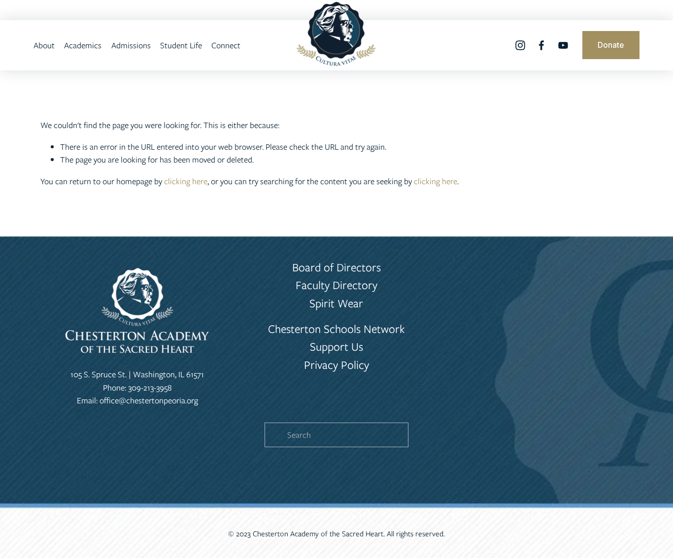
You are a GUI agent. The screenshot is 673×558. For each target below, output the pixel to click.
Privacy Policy (336, 365)
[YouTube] (563, 45)
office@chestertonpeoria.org (149, 400)
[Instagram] (520, 45)
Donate (611, 45)
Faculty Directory (336, 285)
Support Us (336, 346)
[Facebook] (541, 45)
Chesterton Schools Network (336, 329)
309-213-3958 (150, 388)
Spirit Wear (336, 303)
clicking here (185, 181)
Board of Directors (336, 267)
